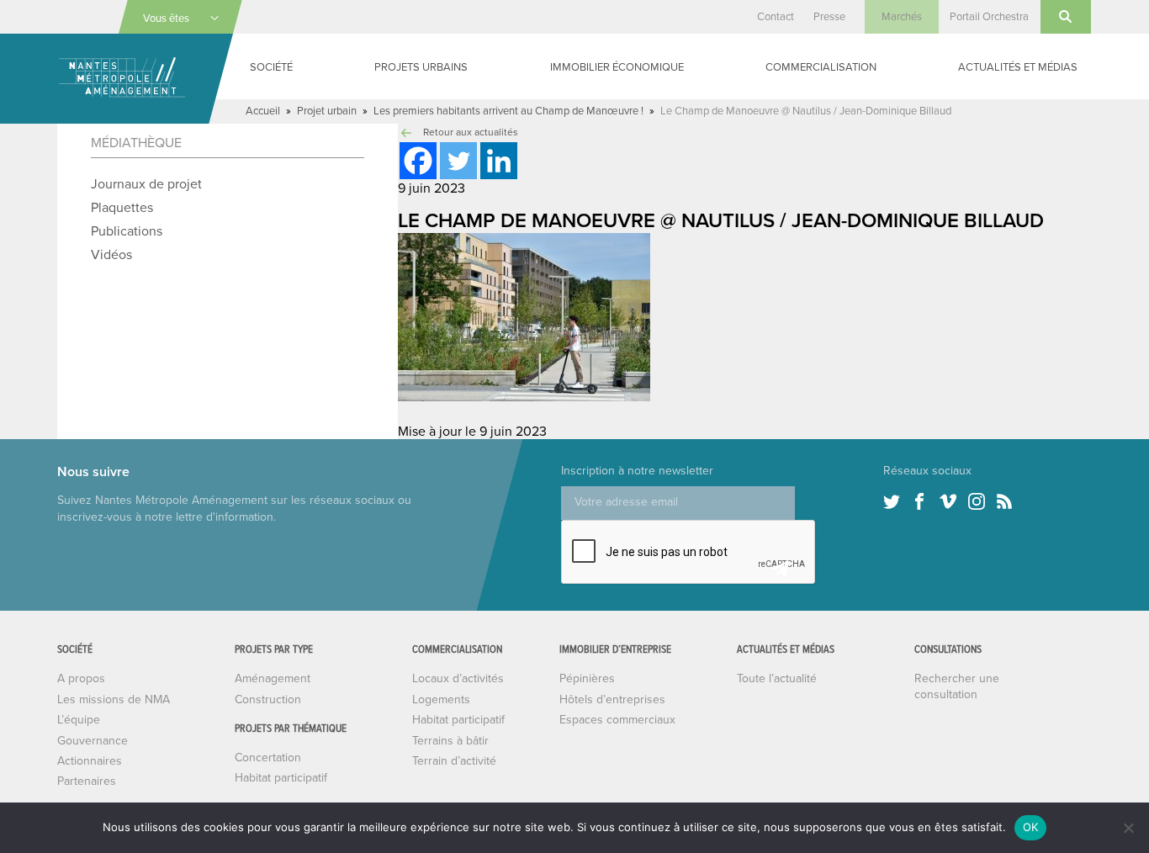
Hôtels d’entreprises (612, 699)
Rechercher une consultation (956, 686)
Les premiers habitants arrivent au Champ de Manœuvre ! (508, 111)
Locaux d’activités (458, 678)
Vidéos (111, 254)
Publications (126, 231)
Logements (441, 699)
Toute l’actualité (777, 678)
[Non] (1128, 827)
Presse (829, 17)
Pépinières (587, 678)
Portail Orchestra (989, 17)
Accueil (263, 111)
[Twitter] (458, 160)
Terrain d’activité (454, 761)
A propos (81, 678)
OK (1031, 827)
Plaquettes (122, 207)
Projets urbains (421, 67)
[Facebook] (418, 160)
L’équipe (78, 720)
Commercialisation (820, 67)
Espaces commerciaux (617, 720)
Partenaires (86, 781)
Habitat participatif (281, 778)
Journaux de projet (146, 184)
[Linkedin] (498, 160)
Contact (775, 17)
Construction (268, 699)
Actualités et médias (1018, 67)
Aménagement (272, 678)
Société (271, 67)
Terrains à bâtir (450, 741)
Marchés (902, 17)
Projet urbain (327, 111)
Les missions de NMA (113, 699)
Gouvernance (92, 741)
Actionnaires (89, 761)
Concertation (268, 757)
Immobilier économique (617, 67)
